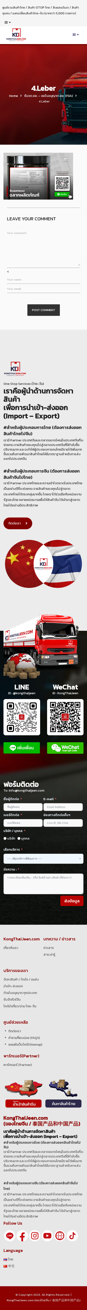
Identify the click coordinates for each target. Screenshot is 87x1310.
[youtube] (47, 1235)
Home (13, 95)
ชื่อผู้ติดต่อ (11, 799)
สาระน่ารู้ (49, 954)
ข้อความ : (9, 869)
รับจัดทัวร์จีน (11, 999)
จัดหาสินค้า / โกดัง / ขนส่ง (21, 979)
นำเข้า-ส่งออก (13, 986)
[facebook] (22, 1235)
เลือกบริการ (11, 849)
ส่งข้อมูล (72, 901)
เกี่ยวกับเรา (10, 947)
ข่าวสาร (48, 947)
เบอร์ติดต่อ (11, 815)
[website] (60, 1235)
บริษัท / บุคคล (13, 830)
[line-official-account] (9, 1235)
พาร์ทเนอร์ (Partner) (17, 1064)
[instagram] (35, 1235)
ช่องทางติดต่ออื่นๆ (56, 815)
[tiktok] (72, 1235)
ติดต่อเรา (14, 523)
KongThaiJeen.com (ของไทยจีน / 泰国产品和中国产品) (44, 1300)
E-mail (48, 799)
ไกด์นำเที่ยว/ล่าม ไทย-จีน (19, 1006)
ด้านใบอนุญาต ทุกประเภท (20, 992)
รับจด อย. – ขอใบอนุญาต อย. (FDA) (48, 95)
